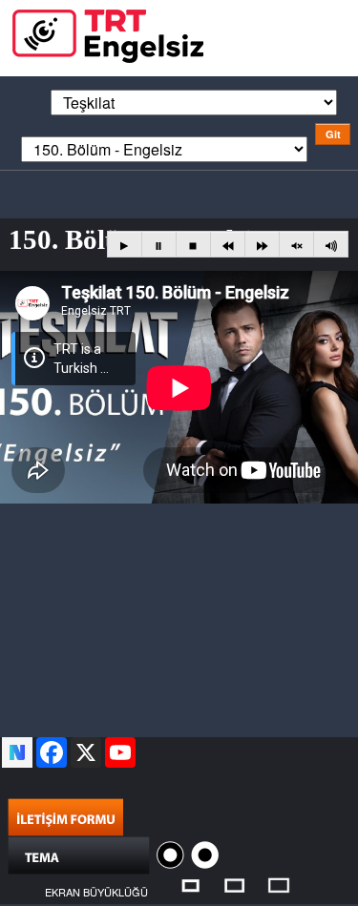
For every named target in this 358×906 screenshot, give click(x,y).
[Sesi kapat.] (296, 244)
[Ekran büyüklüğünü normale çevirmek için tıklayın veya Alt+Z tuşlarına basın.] (190, 884)
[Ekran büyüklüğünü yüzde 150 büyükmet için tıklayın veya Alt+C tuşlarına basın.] (278, 884)
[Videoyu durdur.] (193, 244)
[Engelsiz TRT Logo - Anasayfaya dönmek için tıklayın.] (107, 34)
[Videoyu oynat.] (124, 244)
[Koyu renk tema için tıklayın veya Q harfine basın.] (172, 853)
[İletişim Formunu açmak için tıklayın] (65, 815)
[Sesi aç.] (330, 244)
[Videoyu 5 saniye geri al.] (227, 244)
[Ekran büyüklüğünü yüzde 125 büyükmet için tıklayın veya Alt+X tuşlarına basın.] (235, 884)
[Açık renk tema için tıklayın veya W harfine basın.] (205, 853)
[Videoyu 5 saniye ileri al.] (262, 244)
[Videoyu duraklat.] (159, 244)
